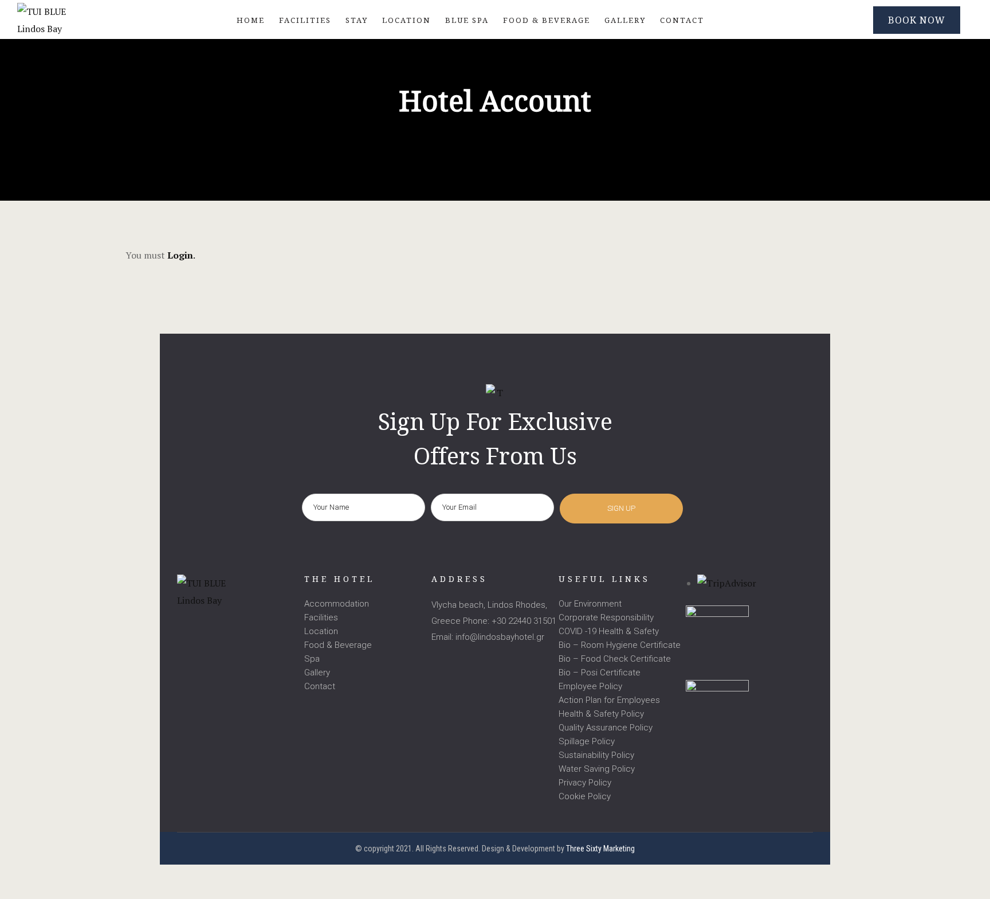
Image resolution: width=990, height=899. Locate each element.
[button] (916, 20)
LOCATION (406, 20)
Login (180, 255)
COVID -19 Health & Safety (609, 631)
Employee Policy (590, 686)
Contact (319, 686)
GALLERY (625, 20)
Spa (312, 659)
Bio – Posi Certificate (600, 672)
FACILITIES (305, 20)
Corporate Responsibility (606, 617)
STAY (356, 20)
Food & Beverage (338, 645)
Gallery (317, 672)
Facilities (321, 617)
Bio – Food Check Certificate (615, 659)
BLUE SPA (467, 20)
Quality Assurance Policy (606, 727)
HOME (251, 20)
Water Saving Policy (597, 769)
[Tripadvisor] (230, 626)
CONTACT (682, 20)
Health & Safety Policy (601, 714)
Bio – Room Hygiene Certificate (620, 645)
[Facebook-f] (183, 626)
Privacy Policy (585, 782)
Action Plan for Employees (609, 700)
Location (321, 631)
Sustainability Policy (596, 755)
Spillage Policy (587, 741)
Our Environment (590, 604)
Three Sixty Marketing (600, 848)
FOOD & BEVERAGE (546, 20)
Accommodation (336, 604)
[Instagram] (207, 626)
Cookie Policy (585, 796)
